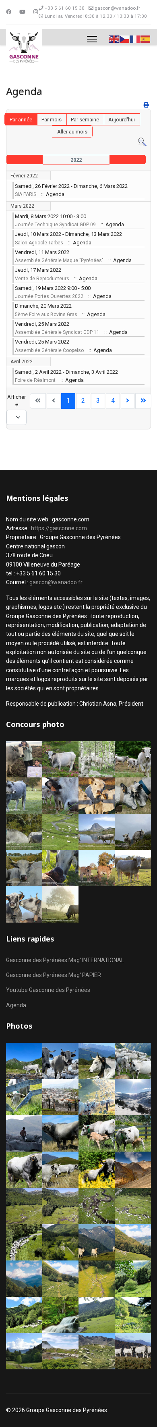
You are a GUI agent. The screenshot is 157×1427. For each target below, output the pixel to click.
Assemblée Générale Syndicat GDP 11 (57, 332)
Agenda (16, 1005)
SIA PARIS (25, 194)
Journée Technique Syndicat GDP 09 (55, 224)
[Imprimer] (146, 105)
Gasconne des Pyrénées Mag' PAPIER (53, 975)
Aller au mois (72, 132)
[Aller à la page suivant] (127, 401)
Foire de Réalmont (35, 380)
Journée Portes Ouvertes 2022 (49, 296)
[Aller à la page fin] (143, 401)
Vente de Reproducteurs (42, 278)
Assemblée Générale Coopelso (49, 350)
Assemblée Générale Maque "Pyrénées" (59, 260)
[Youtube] (22, 12)
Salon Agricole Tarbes (39, 243)
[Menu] (92, 39)
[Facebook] (8, 12)
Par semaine (85, 120)
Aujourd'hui (121, 120)
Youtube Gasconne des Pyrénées (48, 990)
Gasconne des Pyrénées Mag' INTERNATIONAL (65, 960)
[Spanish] (145, 38)
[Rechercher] (142, 142)
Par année (21, 120)
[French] (135, 38)
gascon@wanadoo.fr (117, 8)
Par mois (51, 120)
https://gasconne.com (59, 528)
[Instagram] (35, 12)
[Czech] (125, 38)
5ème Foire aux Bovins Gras (46, 314)
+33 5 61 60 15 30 (65, 8)
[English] (114, 38)
